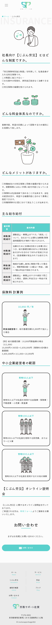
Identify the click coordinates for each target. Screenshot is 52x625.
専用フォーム (26, 511)
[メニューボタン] (6, 5)
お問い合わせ (27, 548)
